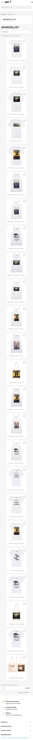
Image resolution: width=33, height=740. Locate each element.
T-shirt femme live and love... (16, 543)
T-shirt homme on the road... (16, 114)
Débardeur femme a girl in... (16, 436)
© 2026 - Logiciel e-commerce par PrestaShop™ (15, 738)
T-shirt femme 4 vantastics (16, 570)
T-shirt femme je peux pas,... (16, 517)
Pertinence (16, 32)
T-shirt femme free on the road (17, 60)
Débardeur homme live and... (16, 409)
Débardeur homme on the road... (16, 275)
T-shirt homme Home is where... (16, 651)
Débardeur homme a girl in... (16, 356)
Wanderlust (9, 19)
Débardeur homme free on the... (16, 195)
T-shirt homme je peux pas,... (16, 490)
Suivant (28, 688)
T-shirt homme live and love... (16, 168)
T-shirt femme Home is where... (16, 597)
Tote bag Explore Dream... (16, 678)
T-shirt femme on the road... (16, 87)
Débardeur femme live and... (16, 329)
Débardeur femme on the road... (16, 302)
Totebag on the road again (16, 624)
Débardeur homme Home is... (17, 248)
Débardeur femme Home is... (16, 463)
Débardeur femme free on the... (16, 221)
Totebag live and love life (16, 382)
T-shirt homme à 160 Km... (16, 141)
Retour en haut (24, 693)
